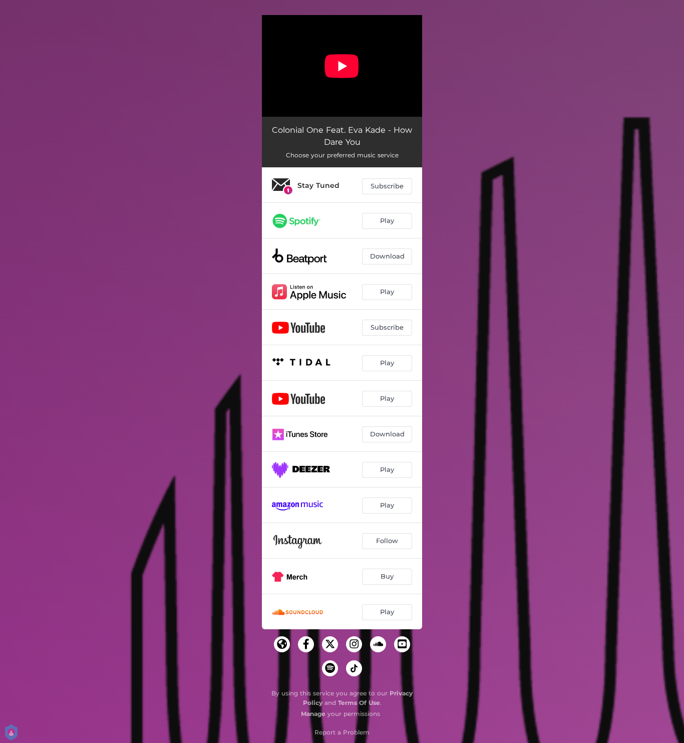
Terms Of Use (359, 702)
